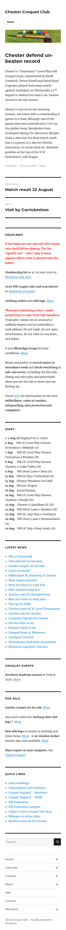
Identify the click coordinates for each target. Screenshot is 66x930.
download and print (22, 291)
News (42, 165)
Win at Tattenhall (20, 556)
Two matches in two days (25, 561)
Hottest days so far (21, 623)
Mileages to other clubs (24, 816)
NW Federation (18, 802)
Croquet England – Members (27, 792)
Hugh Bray (11, 165)
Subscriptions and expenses (27, 787)
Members (11, 909)
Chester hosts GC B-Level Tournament (34, 608)
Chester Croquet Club (27, 12)
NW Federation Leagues (24, 806)
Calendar (11, 867)
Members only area (18, 277)
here (17, 396)
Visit (8, 892)
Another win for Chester (24, 613)
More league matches (22, 580)
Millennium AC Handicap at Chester (32, 575)
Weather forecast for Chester (27, 821)
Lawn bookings (18, 783)
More (50, 300)
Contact (10, 901)
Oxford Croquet (15, 755)
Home (9, 859)
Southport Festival (21, 637)
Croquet (10, 876)
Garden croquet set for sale (26, 566)
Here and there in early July (26, 585)
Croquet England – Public (25, 797)
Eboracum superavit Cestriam (28, 646)
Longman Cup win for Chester (28, 618)
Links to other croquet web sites (30, 811)
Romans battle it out (22, 627)
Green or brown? (19, 570)
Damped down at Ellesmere (26, 632)
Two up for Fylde (19, 604)
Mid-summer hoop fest (24, 589)
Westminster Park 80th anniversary (32, 642)
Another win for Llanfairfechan (29, 594)
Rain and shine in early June (27, 599)
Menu (10, 22)
